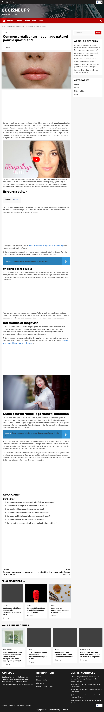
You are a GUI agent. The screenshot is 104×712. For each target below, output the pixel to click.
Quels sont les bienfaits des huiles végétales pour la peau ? (28, 516)
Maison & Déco (30, 21)
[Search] (101, 21)
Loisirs (19, 21)
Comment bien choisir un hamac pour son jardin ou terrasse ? (18, 572)
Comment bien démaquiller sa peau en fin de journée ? (27, 506)
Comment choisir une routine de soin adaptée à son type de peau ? (31, 502)
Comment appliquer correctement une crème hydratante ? (28, 513)
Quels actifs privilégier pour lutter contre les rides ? (25, 509)
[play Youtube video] (36, 159)
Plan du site (40, 683)
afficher (16, 199)
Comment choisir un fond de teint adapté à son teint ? (26, 519)
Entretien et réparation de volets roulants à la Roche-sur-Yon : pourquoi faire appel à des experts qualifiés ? (87, 47)
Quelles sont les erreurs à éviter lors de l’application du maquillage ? (31, 523)
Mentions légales (41, 680)
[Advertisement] (36, 106)
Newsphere (54, 710)
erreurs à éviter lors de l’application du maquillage (46, 246)
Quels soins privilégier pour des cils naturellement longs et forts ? (12, 611)
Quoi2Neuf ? (16, 10)
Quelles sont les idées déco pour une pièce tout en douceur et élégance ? (90, 654)
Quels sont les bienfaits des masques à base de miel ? (60, 610)
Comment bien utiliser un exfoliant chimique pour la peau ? (36, 610)
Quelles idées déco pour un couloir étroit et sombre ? (54, 572)
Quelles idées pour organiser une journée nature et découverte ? (64, 654)
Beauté (10, 21)
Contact (38, 677)
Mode (41, 21)
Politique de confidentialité (44, 686)
